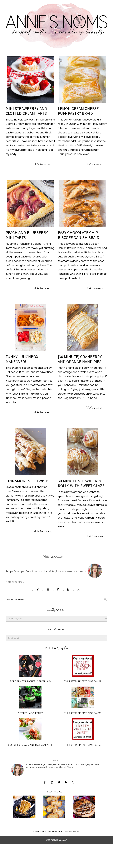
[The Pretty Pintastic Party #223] (82, 697)
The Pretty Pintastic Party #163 (82, 744)
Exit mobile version (56, 839)
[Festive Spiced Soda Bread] (84, 807)
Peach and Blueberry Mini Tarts (27, 235)
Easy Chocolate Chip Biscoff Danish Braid (78, 235)
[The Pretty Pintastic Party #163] (82, 729)
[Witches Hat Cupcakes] (30, 697)
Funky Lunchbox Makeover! (22, 359)
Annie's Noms (56, 24)
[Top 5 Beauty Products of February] (30, 666)
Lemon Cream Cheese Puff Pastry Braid (78, 111)
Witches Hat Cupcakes (30, 713)
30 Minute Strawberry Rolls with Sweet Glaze (81, 483)
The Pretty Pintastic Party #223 (82, 713)
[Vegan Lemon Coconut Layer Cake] (24, 807)
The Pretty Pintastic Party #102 (82, 681)
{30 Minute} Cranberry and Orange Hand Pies (80, 359)
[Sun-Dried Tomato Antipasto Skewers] (30, 729)
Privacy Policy (72, 831)
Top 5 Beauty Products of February (30, 681)
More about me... (15, 581)
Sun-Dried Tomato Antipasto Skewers (30, 744)
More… (71, 767)
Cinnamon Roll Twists (27, 480)
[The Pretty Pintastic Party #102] (82, 666)
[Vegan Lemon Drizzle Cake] (54, 807)
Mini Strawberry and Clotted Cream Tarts (26, 111)
